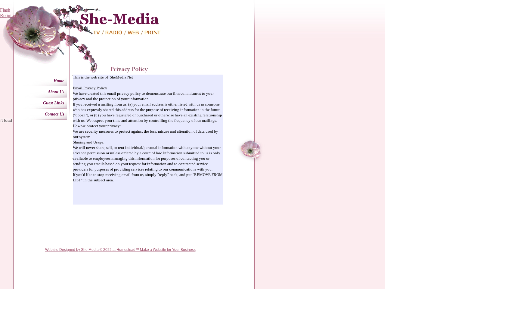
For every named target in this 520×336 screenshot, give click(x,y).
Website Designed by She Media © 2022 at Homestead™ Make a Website (105, 250)
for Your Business (181, 250)
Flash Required (8, 13)
